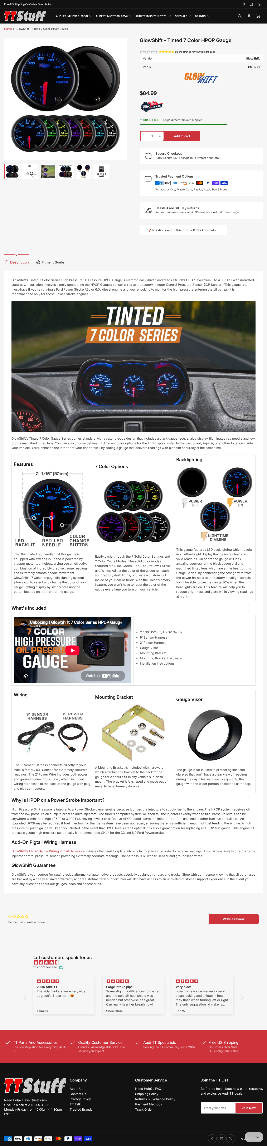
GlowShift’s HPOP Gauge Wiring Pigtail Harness (46, 851)
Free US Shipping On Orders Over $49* (27, 4)
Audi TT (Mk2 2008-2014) (112, 16)
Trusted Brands (81, 1109)
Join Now (249, 1108)
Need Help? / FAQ (148, 1089)
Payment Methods (148, 1104)
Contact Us (78, 1094)
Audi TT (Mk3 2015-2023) (151, 16)
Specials (181, 16)
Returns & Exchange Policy (155, 1099)
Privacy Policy (80, 1099)
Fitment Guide (53, 262)
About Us (76, 1089)
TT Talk (75, 1104)
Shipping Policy (146, 1094)
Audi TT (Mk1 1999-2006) (72, 16)
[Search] (239, 16)
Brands (200, 16)
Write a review (234, 919)
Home (8, 28)
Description (19, 262)
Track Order (144, 1109)
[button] (149, 52)
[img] (135, 962)
